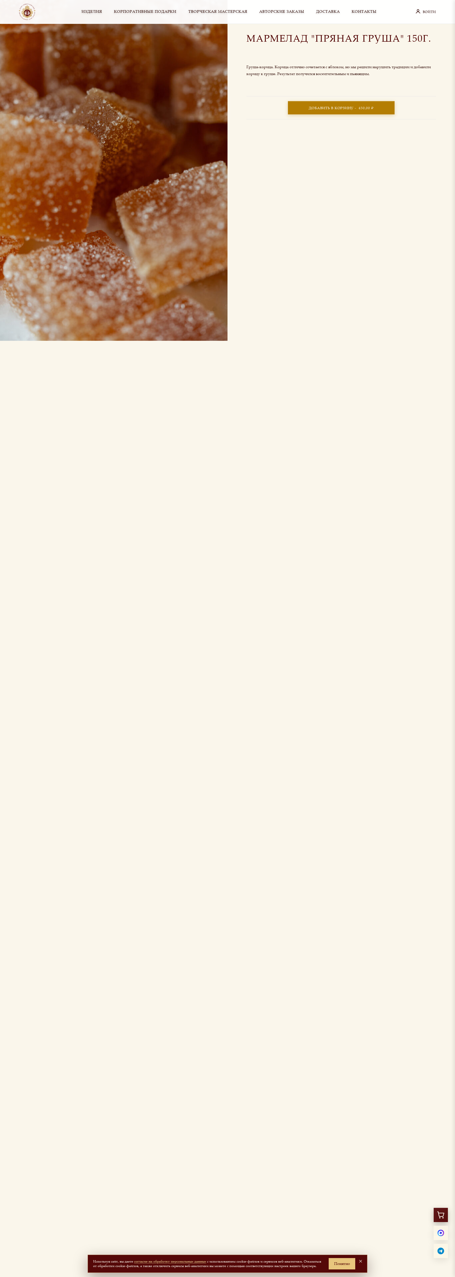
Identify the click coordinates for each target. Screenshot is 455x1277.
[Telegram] (441, 1251)
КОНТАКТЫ (364, 11)
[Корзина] (441, 1215)
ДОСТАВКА (328, 11)
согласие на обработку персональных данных (170, 1261)
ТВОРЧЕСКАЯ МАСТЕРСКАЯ (217, 11)
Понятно (342, 1263)
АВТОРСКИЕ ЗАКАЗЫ (281, 11)
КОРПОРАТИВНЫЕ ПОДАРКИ (145, 11)
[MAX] (441, 1233)
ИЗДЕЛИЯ (92, 11)
